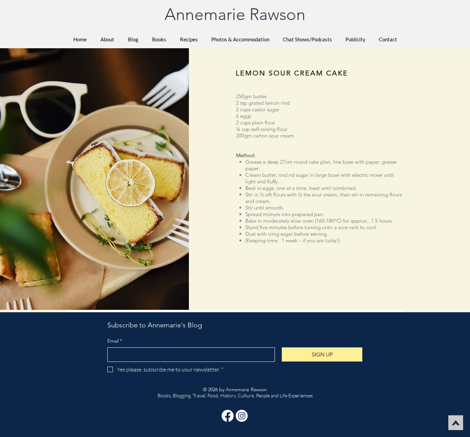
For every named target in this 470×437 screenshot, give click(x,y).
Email (114, 341)
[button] (159, 39)
